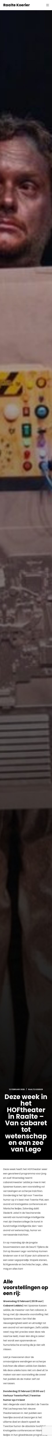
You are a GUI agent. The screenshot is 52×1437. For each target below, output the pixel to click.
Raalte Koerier (16, 5)
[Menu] (47, 5)
